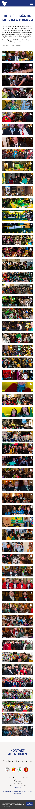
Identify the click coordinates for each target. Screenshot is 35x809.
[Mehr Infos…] (7, 806)
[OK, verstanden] (29, 804)
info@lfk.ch (17, 787)
